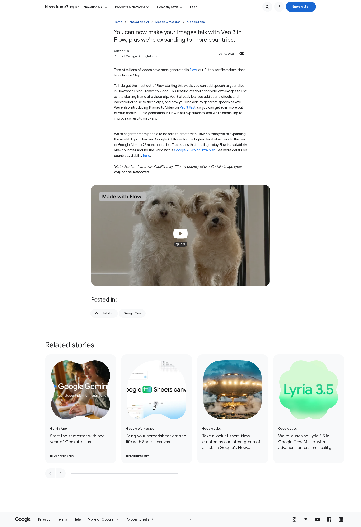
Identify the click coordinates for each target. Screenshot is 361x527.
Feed (193, 7)
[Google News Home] (62, 7)
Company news (167, 7)
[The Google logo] (23, 519)
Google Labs (196, 22)
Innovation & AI (93, 7)
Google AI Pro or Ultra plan (194, 150)
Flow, (193, 70)
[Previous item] (50, 473)
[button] (301, 7)
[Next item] (61, 473)
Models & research (167, 22)
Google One (132, 313)
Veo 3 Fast (188, 108)
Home (118, 22)
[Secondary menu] (279, 7)
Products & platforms (130, 7)
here (146, 156)
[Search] (267, 7)
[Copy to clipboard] (242, 54)
